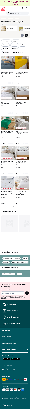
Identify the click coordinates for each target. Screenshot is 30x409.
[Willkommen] (22, 8)
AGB (23, 397)
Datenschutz (5, 398)
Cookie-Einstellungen (14, 398)
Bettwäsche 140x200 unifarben (11, 258)
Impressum (4, 397)
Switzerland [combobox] (7, 405)
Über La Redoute (6, 337)
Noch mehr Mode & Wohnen (9, 349)
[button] (27, 8)
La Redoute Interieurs (9, 274)
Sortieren (5, 41)
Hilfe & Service (6, 330)
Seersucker (6, 262)
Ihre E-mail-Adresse (7, 290)
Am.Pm (19, 274)
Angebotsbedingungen (14, 397)
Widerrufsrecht (24, 398)
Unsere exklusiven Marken (9, 343)
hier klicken (3, 298)
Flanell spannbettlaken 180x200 (20, 262)
